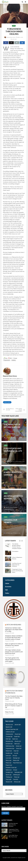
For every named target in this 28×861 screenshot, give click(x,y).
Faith (14, 25)
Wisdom (9, 781)
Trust (8, 779)
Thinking (9, 777)
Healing (13, 360)
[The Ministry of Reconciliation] (14, 429)
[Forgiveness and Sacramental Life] (14, 453)
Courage (9, 736)
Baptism (9, 727)
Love (8, 758)
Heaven (9, 750)
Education (9, 741)
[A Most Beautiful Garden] (14, 477)
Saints (8, 770)
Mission (16, 760)
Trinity (16, 777)
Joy (16, 753)
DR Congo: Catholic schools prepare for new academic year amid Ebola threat (14, 651)
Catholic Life (10, 731)
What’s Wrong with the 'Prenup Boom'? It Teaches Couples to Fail (13, 705)
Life (15, 755)
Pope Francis (17, 762)
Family (18, 746)
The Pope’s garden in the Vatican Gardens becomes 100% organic (12, 659)
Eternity (18, 741)
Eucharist (9, 743)
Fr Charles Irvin (9, 437)
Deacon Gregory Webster (11, 507)
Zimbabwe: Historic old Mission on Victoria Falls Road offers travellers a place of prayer (13, 637)
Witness (17, 781)
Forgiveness (7, 360)
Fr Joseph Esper (9, 533)
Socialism (9, 772)
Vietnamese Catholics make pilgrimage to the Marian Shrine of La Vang (13, 629)
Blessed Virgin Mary (12, 729)
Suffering (16, 774)
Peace (8, 762)
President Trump (11, 767)
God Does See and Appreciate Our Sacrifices (16, 565)
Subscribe (5, 813)
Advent (18, 724)
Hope (16, 750)
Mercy (8, 760)
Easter (15, 739)
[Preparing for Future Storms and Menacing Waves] (8, 570)
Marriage (16, 758)
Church (17, 734)
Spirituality (18, 772)
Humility (9, 753)
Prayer (9, 765)
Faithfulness (10, 746)
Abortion (9, 724)
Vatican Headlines (13, 624)
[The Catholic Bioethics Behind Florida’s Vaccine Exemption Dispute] (8, 545)
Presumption (15, 551)
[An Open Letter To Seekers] (14, 501)
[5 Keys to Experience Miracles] (8, 558)
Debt (8, 739)
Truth (15, 779)
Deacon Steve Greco (10, 37)
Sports (8, 774)
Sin (15, 770)
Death (17, 736)
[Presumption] (8, 552)
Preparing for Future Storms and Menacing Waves (17, 571)
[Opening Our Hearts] (14, 525)
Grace (18, 748)
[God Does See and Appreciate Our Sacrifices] (8, 564)
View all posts (7, 402)
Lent (8, 755)
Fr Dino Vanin (8, 485)
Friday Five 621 (9, 712)
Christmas (9, 734)
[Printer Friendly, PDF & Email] (10, 358)
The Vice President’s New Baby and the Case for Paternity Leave (13, 697)
